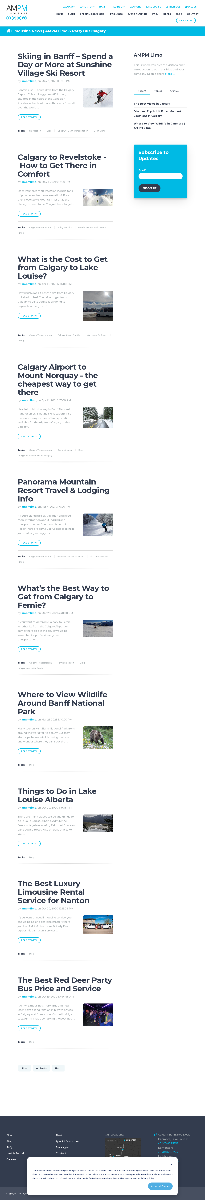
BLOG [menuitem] (179, 14)
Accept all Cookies (160, 1186)
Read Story (28, 117)
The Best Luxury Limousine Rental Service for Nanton (53, 892)
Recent (142, 91)
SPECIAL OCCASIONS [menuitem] (92, 14)
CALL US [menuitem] (192, 6)
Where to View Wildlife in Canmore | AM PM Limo (159, 125)
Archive (174, 91)
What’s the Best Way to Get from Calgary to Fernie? (63, 596)
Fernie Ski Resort (66, 663)
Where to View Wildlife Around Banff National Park (62, 703)
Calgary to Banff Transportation (72, 131)
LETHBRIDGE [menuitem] (173, 6)
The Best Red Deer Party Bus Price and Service (65, 984)
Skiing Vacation (64, 227)
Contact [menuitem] (61, 1153)
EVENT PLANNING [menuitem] (137, 14)
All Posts (41, 1068)
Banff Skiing (100, 131)
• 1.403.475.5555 (168, 1143)
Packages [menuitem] (62, 1147)
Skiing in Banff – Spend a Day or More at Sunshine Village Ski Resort (65, 64)
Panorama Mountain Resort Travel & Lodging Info (64, 490)
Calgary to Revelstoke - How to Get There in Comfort (62, 165)
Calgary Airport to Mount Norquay (35, 455)
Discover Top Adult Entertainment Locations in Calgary (157, 113)
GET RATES (186, 20)
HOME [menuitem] (59, 14)
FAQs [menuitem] (155, 14)
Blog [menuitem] (9, 1141)
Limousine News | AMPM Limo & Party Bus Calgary (58, 31)
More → (170, 73)
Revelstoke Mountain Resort (92, 227)
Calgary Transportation (40, 335)
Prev (25, 1068)
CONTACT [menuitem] (193, 14)
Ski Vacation (35, 131)
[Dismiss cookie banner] (171, 1164)
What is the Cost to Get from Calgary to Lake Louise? (63, 267)
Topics (158, 91)
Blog (49, 131)
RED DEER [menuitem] (117, 6)
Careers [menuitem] (11, 1159)
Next (58, 1068)
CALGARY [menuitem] (68, 6)
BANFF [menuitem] (103, 6)
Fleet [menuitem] (59, 1135)
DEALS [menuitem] (167, 14)
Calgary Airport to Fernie (31, 668)
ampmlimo (28, 81)
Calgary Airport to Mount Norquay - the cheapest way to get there (58, 379)
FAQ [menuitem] (9, 1147)
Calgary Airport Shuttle (40, 227)
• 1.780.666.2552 (168, 1152)
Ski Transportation (99, 556)
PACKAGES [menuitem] (116, 14)
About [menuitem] (10, 1135)
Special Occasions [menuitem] (67, 1141)
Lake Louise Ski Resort (97, 335)
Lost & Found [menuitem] (15, 1153)
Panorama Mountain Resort (70, 556)
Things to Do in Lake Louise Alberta (57, 795)
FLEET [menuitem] (71, 14)
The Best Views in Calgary (152, 103)
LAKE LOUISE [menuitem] (153, 6)
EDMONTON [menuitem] (86, 6)
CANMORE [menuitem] (135, 6)
